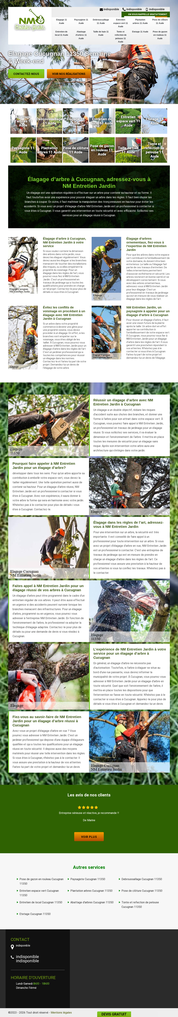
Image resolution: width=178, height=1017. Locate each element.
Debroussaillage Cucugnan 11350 (142, 879)
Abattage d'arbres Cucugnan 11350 (92, 902)
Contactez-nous (26, 74)
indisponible (111, 9)
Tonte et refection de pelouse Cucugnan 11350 (140, 905)
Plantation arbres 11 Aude (140, 21)
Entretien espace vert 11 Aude (120, 23)
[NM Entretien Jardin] (30, 20)
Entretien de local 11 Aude (61, 33)
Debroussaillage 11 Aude (101, 21)
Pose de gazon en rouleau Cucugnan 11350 (41, 881)
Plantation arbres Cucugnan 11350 (91, 890)
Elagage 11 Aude (61, 21)
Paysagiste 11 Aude (81, 21)
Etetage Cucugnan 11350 (35, 914)
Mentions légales (61, 1012)
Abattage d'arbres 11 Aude (81, 35)
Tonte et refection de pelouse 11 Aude (121, 36)
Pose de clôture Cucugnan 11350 (142, 890)
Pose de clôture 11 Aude (160, 21)
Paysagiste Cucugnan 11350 (87, 879)
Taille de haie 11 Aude (101, 33)
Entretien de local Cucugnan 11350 (40, 902)
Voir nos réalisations (68, 74)
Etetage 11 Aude (140, 31)
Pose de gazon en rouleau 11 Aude (160, 35)
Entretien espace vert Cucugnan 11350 (39, 893)
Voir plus (89, 837)
